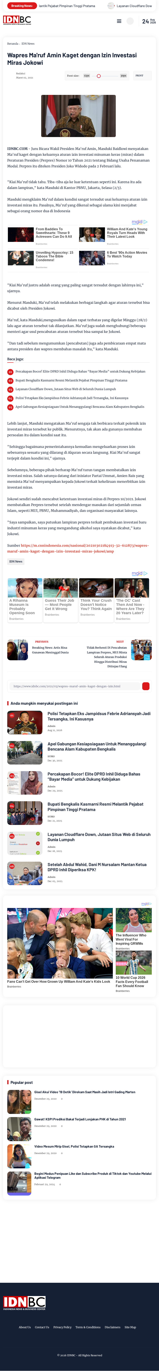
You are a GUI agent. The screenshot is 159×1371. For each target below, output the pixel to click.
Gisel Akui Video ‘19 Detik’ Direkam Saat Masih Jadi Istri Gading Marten (84, 1092)
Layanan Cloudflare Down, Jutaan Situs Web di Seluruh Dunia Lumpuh (66, 389)
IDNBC (71, 1355)
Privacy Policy (62, 1327)
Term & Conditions (88, 1327)
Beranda (12, 43)
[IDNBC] (17, 24)
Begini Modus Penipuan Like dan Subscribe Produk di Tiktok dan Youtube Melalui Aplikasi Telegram (93, 1175)
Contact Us (42, 1327)
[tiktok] (85, 1341)
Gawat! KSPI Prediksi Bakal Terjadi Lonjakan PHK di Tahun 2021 (80, 1119)
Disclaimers (112, 1327)
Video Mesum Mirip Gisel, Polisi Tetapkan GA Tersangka (74, 1146)
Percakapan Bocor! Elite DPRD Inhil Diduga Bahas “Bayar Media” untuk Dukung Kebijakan (80, 371)
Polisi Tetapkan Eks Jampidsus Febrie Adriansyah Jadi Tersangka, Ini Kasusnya (72, 398)
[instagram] (79, 1341)
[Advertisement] (79, 1035)
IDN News (28, 43)
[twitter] (72, 1341)
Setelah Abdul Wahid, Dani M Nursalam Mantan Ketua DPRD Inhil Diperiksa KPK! (97, 867)
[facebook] (66, 1341)
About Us (25, 1327)
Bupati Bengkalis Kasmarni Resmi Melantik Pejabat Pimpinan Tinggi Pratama (71, 380)
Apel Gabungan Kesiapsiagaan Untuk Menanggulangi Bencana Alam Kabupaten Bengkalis (80, 407)
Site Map (130, 1327)
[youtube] (92, 1341)
